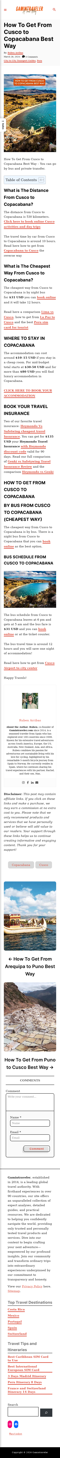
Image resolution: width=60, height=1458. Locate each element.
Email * (15, 1132)
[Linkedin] (32, 782)
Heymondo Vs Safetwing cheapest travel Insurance (24, 431)
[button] (3, 125)
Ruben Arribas (15, 53)
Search (13, 1404)
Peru (39, 61)
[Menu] (5, 9)
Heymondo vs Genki (38, 471)
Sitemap (14, 1291)
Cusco (43, 865)
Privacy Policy (32, 1286)
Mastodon (15, 1433)
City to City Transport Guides (20, 61)
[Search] (46, 1413)
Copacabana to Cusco (21, 250)
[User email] (36, 782)
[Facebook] (27, 782)
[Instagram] (23, 782)
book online (46, 297)
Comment (13, 1091)
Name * (15, 1117)
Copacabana (21, 865)
